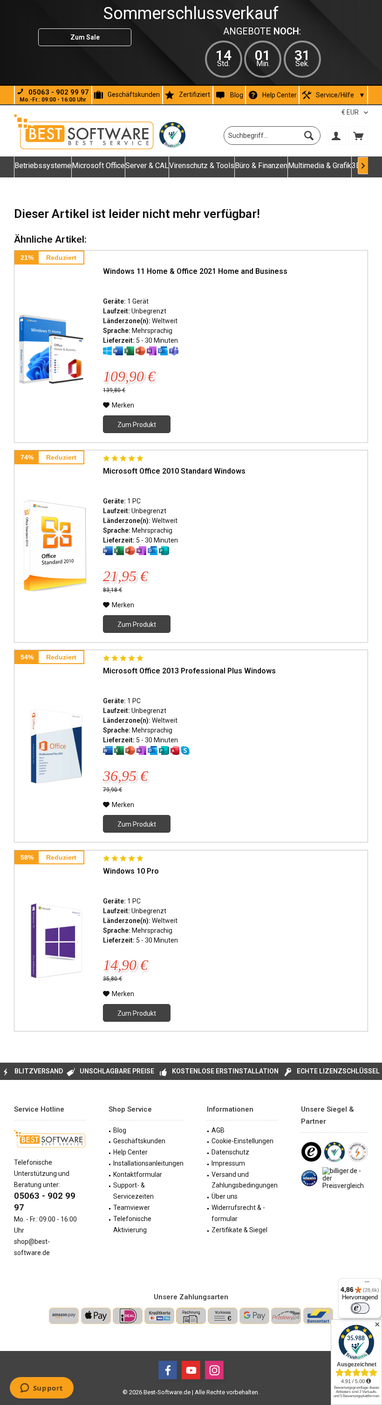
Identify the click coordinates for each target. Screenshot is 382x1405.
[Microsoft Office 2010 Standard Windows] (56, 546)
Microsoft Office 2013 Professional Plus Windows (189, 670)
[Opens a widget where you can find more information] (41, 1388)
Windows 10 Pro (131, 871)
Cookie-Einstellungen (242, 1141)
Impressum (228, 1163)
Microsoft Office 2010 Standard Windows (174, 471)
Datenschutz (230, 1152)
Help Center (279, 95)
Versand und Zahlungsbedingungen (244, 1180)
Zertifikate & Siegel (239, 1230)
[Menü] (367, 1284)
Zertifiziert (194, 94)
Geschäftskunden (134, 94)
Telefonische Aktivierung (132, 1224)
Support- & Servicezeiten (133, 1190)
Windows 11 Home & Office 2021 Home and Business (195, 271)
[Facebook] (167, 1370)
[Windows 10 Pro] (56, 940)
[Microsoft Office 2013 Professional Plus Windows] (56, 746)
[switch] (360, 1308)
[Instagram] (214, 1370)
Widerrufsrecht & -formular (238, 1213)
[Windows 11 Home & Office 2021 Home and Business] (56, 346)
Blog (236, 94)
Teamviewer (131, 1207)
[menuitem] (358, 135)
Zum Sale (85, 37)
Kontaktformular (137, 1174)
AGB (218, 1130)
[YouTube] (191, 1370)
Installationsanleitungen (148, 1163)
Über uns (224, 1196)
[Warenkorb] (358, 135)
